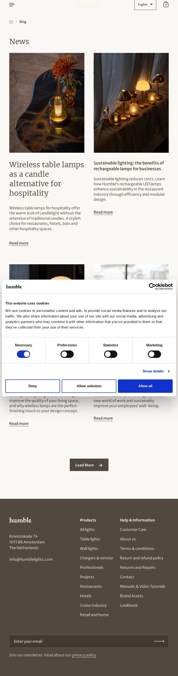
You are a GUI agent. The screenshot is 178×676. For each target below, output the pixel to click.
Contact (127, 577)
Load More (85, 465)
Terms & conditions (137, 548)
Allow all (145, 386)
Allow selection (89, 386)
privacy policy (84, 655)
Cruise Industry (93, 605)
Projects (87, 577)
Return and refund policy (141, 558)
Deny (33, 386)
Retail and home (94, 614)
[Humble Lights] (89, 4)
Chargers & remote (96, 558)
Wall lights (89, 548)
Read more (19, 243)
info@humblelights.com (31, 559)
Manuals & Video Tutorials (142, 586)
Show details (153, 371)
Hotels (86, 596)
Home (11, 22)
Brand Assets (131, 596)
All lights (87, 529)
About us (128, 539)
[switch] (62, 352)
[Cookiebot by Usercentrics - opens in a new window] (152, 286)
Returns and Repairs (138, 567)
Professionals (92, 567)
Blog (22, 22)
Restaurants (91, 586)
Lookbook (129, 605)
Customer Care (133, 529)
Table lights (90, 539)
